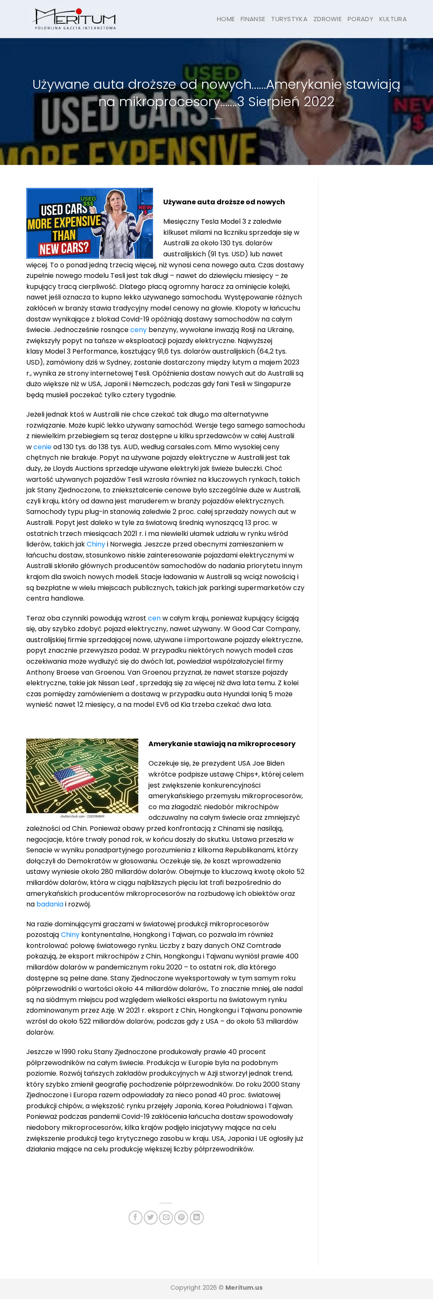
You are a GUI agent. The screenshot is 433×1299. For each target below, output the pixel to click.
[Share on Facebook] (136, 1218)
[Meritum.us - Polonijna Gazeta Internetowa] (74, 19)
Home (226, 18)
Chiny (96, 544)
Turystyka (289, 18)
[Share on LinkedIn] (197, 1218)
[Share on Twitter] (151, 1218)
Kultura (393, 18)
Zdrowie (327, 18)
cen (154, 618)
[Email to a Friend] (166, 1218)
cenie (42, 447)
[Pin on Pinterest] (181, 1218)
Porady (360, 18)
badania (49, 904)
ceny (138, 330)
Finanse (253, 18)
